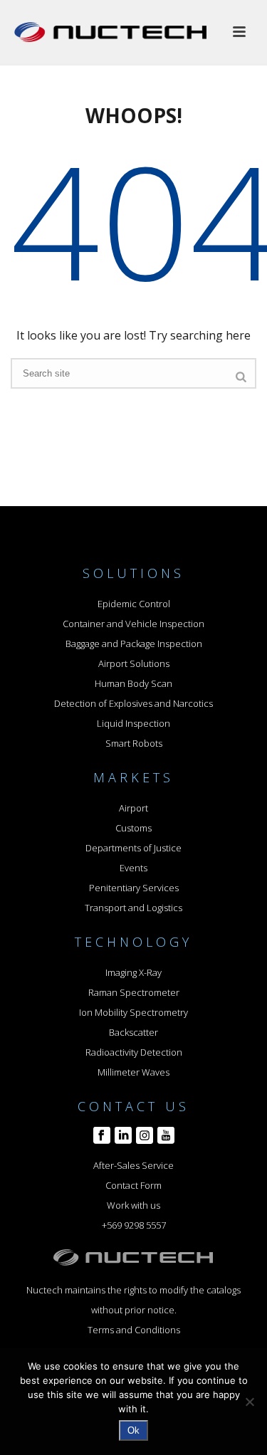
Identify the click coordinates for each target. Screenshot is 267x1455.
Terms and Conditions (134, 1329)
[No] (249, 1401)
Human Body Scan (133, 683)
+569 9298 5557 (134, 1225)
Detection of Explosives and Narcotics (133, 703)
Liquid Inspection (133, 723)
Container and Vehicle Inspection (133, 623)
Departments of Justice (133, 847)
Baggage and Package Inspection (134, 643)
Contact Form (133, 1185)
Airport (133, 808)
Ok (133, 1430)
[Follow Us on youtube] (165, 1136)
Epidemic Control (134, 603)
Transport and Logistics (133, 907)
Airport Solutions (133, 663)
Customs (133, 827)
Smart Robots (133, 743)
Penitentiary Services (134, 887)
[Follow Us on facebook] (101, 1136)
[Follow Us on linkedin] (123, 1136)
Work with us (133, 1205)
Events (133, 867)
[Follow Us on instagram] (144, 1136)
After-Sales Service (133, 1165)
